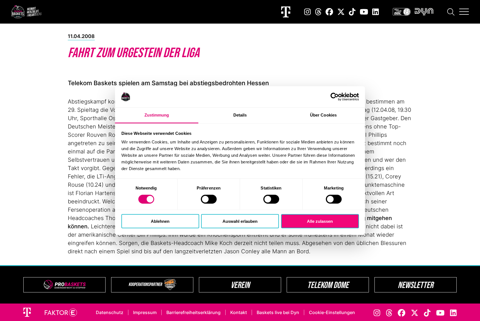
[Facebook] (329, 12)
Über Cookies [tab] (323, 115)
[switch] (209, 198)
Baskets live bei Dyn (278, 312)
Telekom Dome (328, 285)
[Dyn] (424, 12)
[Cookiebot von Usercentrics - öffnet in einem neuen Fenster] (334, 97)
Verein (240, 285)
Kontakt (238, 312)
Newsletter (415, 285)
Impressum (145, 312)
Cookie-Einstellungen (332, 312)
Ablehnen (160, 221)
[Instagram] (307, 12)
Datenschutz (109, 312)
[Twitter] (341, 12)
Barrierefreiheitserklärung (193, 312)
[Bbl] (402, 12)
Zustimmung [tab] (156, 115)
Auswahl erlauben (240, 221)
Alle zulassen (320, 221)
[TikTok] (352, 12)
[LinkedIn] (375, 12)
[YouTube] (364, 12)
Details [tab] (240, 115)
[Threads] (318, 12)
